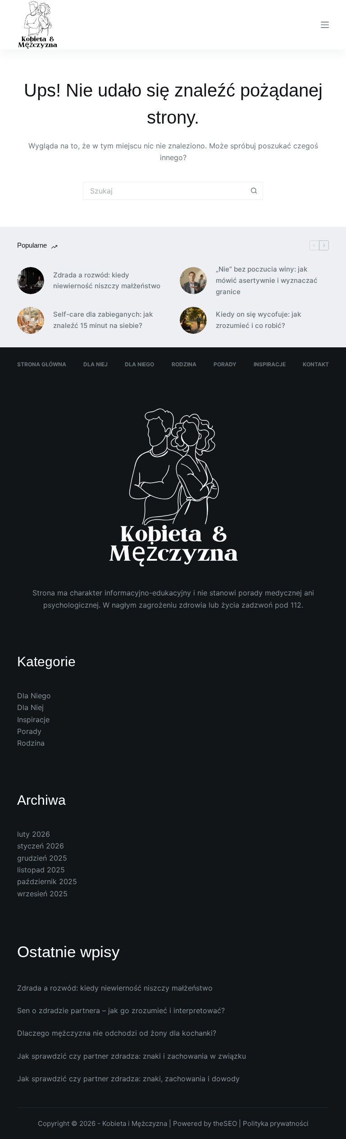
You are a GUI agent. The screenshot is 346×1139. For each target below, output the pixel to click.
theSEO (226, 1123)
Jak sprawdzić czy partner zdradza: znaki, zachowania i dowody (128, 1078)
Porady (225, 364)
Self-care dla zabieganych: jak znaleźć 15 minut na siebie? (103, 320)
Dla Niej (95, 364)
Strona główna (41, 364)
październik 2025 (47, 881)
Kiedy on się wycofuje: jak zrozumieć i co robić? (258, 320)
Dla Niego (139, 364)
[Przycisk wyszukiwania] (254, 191)
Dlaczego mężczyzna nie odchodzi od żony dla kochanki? (116, 1033)
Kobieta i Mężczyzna (134, 1123)
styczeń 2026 (40, 845)
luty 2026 (33, 834)
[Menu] (325, 25)
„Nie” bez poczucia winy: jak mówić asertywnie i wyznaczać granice (267, 280)
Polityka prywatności (276, 1123)
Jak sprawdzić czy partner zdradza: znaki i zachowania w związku (131, 1056)
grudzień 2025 (42, 857)
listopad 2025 (41, 869)
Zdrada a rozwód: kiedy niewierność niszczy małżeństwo (106, 281)
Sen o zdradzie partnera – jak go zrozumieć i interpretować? (121, 1010)
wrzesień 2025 (42, 893)
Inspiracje (270, 364)
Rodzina (184, 364)
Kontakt (316, 364)
